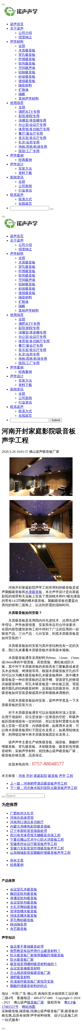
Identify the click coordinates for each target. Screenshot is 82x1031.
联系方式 (25, 199)
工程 (69, 776)
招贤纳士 (25, 37)
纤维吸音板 (27, 59)
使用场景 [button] (17, 103)
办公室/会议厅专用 (32, 125)
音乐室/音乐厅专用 (32, 138)
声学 (62, 776)
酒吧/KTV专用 (29, 111)
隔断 (22, 94)
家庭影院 (40, 776)
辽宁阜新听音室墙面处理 (28, 831)
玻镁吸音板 (27, 81)
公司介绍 (25, 33)
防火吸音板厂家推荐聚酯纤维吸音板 (37, 955)
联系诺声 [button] (17, 195)
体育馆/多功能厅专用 (34, 129)
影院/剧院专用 (29, 116)
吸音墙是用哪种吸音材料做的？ (33, 964)
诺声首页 (17, 24)
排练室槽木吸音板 (23, 915)
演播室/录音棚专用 (32, 120)
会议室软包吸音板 (23, 902)
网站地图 (28, 1006)
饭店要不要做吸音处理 (27, 946)
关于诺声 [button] (17, 28)
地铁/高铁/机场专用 (33, 146)
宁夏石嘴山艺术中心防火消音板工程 (37, 839)
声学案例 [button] (17, 155)
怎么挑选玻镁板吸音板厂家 (30, 973)
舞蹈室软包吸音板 (23, 894)
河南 (22, 776)
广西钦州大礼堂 (22, 813)
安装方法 (25, 168)
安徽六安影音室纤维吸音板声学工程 (37, 848)
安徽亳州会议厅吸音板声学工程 (33, 844)
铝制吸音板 (27, 72)
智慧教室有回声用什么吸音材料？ (35, 951)
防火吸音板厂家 (22, 959)
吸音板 (53, 776)
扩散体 (24, 90)
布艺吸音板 (18, 929)
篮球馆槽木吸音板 (23, 911)
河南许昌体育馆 (22, 817)
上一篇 (38, 783)
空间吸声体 (27, 68)
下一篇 (43, 788)
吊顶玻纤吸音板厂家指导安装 (32, 981)
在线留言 (25, 203)
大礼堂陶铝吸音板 (23, 907)
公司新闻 (25, 186)
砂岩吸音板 (27, 76)
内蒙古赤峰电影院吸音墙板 (30, 826)
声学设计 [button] (17, 164)
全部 (22, 46)
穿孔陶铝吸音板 (22, 920)
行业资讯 (25, 190)
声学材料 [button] (17, 41)
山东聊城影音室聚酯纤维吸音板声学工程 (40, 852)
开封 (29, 776)
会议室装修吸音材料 (25, 968)
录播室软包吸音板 (23, 898)
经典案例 (25, 160)
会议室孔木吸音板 (23, 889)
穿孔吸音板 (27, 54)
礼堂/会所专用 (29, 142)
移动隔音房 (18, 924)
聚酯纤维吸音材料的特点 (28, 986)
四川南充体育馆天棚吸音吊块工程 (35, 835)
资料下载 (25, 173)
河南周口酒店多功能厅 (27, 822)
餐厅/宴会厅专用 (31, 133)
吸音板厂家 (35, 1002)
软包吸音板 (27, 63)
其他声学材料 (29, 98)
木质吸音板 (27, 50)
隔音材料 (25, 85)
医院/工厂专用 (29, 151)
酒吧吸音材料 (20, 977)
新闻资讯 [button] (17, 177)
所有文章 (17, 860)
